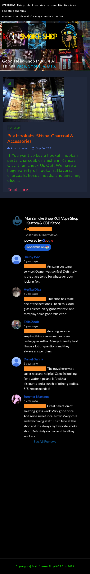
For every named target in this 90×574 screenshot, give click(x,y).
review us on (36, 247)
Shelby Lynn (32, 257)
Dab (51, 66)
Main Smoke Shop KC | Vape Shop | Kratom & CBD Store (51, 220)
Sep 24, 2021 (44, 148)
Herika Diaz (32, 289)
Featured (14, 128)
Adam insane (19, 148)
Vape (21, 66)
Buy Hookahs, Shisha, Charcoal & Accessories (40, 138)
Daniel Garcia (33, 359)
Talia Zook (31, 322)
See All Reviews (45, 441)
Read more (19, 189)
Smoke (34, 66)
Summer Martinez (36, 396)
